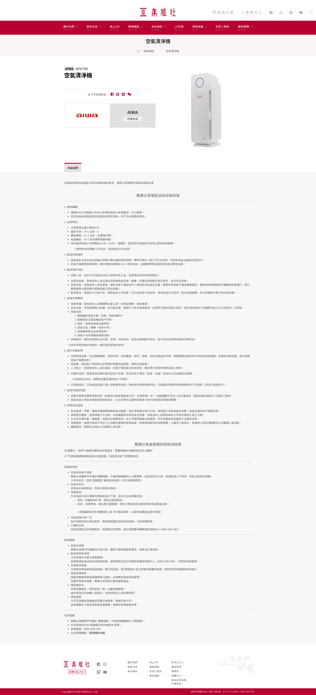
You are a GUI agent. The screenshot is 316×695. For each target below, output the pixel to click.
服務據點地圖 (97, 633)
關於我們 (69, 27)
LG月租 (179, 27)
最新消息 (93, 27)
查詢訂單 (225, 12)
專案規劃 (198, 27)
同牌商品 (132, 118)
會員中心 (254, 13)
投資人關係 (222, 27)
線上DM (115, 27)
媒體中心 (176, 675)
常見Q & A (177, 662)
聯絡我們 (176, 666)
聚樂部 (175, 671)
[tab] (72, 168)
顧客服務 (244, 27)
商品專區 (157, 27)
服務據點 (134, 27)
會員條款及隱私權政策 (178, 681)
